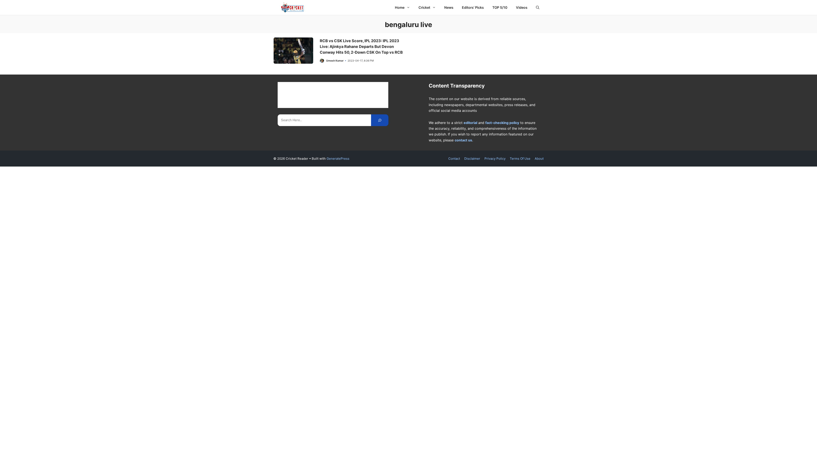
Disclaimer (472, 159)
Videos (521, 7)
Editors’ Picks (473, 7)
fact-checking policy (502, 123)
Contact (454, 159)
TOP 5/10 (499, 7)
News (448, 7)
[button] (538, 7)
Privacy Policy (495, 159)
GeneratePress (338, 159)
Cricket (424, 7)
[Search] (379, 120)
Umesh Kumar (335, 60)
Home (399, 7)
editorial (470, 123)
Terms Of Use (520, 159)
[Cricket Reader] (292, 7)
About (539, 159)
